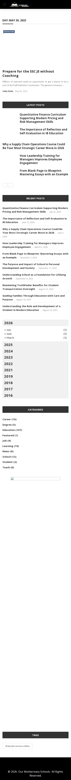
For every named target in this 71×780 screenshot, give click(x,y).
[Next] (10, 185)
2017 (8, 388)
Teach (6, 467)
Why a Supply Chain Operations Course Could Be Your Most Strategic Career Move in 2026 (33, 146)
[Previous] (4, 185)
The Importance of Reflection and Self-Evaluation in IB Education (43, 131)
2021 (8, 369)
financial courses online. (17, 746)
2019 (8, 376)
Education (9, 31)
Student (7, 462)
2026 (8, 322)
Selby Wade (7, 91)
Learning (7, 446)
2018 (8, 382)
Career (6, 419)
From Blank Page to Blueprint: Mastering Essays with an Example (44, 172)
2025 (8, 344)
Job (4, 440)
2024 (8, 350)
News (5, 451)
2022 (8, 363)
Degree (7, 424)
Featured (8, 435)
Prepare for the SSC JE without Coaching (28, 73)
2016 (8, 395)
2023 (8, 357)
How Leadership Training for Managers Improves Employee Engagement (41, 159)
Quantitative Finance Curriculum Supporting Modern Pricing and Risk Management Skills (43, 118)
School (6, 456)
